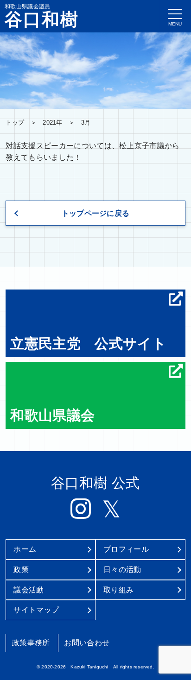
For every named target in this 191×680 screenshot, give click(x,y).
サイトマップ (36, 610)
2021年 (52, 122)
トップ (15, 122)
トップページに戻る (96, 213)
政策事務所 (31, 643)
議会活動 (28, 590)
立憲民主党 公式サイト (88, 343)
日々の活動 (122, 569)
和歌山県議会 (52, 415)
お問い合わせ (86, 643)
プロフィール (126, 549)
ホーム (24, 549)
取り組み (118, 590)
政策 (21, 569)
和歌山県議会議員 (42, 15)
